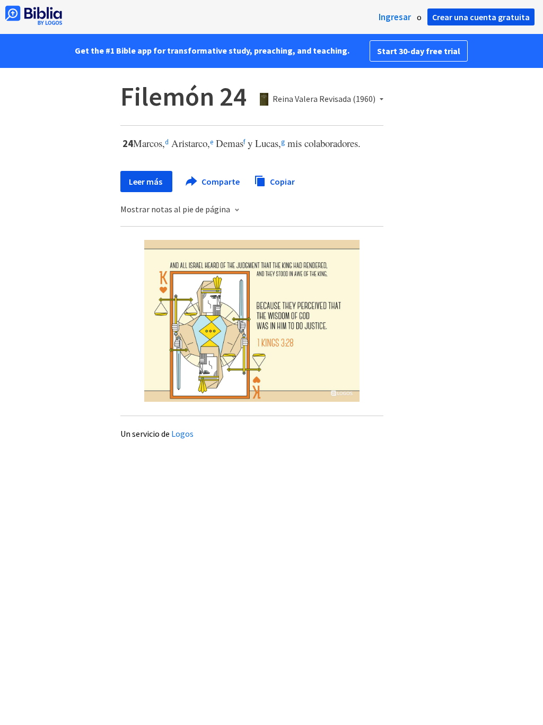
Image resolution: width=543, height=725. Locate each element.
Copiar (281, 181)
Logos (182, 433)
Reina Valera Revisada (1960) (324, 99)
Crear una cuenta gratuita (481, 17)
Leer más (146, 181)
